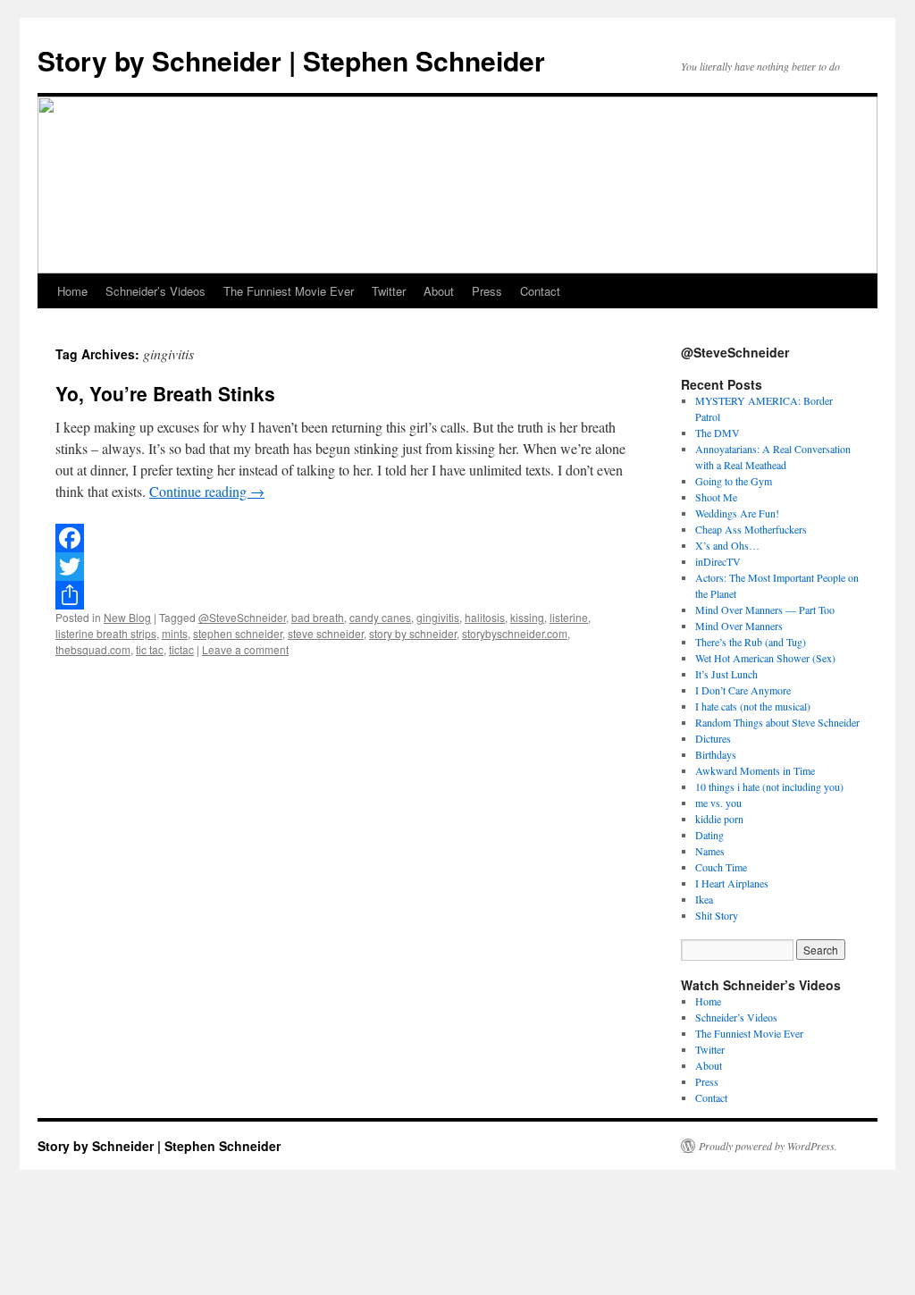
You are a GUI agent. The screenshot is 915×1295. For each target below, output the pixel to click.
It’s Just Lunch (726, 674)
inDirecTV (718, 561)
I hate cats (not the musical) (752, 706)
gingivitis (437, 617)
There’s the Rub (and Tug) (750, 642)
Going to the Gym (733, 481)
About (439, 290)
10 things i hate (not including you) (769, 786)
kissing (527, 617)
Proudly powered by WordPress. (768, 1146)
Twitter (389, 290)
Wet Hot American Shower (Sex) (765, 658)
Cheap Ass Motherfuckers (751, 529)
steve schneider (326, 633)
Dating (709, 835)
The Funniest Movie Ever (288, 290)
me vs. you (718, 802)
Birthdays (715, 754)
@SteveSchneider (242, 617)
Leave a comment (245, 649)
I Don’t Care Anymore (743, 690)
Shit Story (716, 915)
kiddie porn (719, 818)
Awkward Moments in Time (755, 770)
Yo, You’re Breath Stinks (165, 393)
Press (487, 290)
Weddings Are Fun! (737, 513)
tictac (181, 649)
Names (710, 851)
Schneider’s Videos (155, 290)
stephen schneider (237, 633)
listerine (569, 617)
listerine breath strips (105, 633)
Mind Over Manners (739, 625)
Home (72, 290)
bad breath (317, 617)
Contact (540, 290)
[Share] (341, 595)
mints (175, 633)
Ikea (704, 899)
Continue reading (206, 491)
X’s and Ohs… (727, 545)
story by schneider (413, 633)
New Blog (127, 617)
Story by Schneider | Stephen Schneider (291, 60)
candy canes (380, 617)
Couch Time (721, 867)
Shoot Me (716, 497)
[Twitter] (341, 566)
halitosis (485, 617)
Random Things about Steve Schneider (777, 722)
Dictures (713, 738)
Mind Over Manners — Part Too (765, 609)
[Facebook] (341, 538)
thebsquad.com (92, 649)
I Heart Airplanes (731, 883)
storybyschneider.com (514, 633)
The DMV (717, 432)
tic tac (150, 649)
